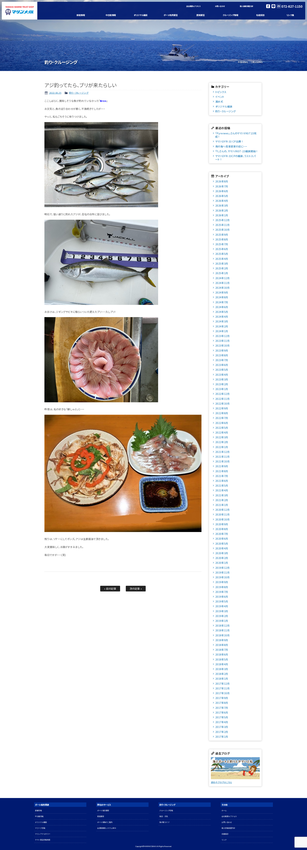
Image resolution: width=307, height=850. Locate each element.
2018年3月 (221, 669)
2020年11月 (222, 514)
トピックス (221, 92)
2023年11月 (222, 340)
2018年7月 (221, 649)
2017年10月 (222, 693)
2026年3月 (221, 205)
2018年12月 (222, 625)
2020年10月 (222, 519)
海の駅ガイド (164, 822)
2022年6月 (221, 422)
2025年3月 (221, 263)
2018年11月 (222, 630)
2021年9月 (221, 466)
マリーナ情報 (40, 828)
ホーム (224, 810)
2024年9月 (221, 292)
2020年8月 (221, 529)
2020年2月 (221, 558)
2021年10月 (222, 461)
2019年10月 (222, 577)
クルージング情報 (230, 15)
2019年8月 (221, 587)
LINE (273, 6)
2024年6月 (221, 307)
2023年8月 (221, 355)
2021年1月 (221, 504)
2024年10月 (222, 287)
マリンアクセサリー (42, 834)
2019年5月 (221, 601)
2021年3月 (221, 495)
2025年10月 (222, 229)
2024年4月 (221, 316)
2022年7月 (221, 417)
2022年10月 (222, 403)
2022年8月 (221, 413)
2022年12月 (222, 393)
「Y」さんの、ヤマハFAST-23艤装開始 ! (236, 151)
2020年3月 (221, 553)
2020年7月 (221, 533)
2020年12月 (222, 509)
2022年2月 (221, 442)
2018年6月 (221, 654)
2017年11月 (222, 688)
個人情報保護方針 (246, 6)
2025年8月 (221, 239)
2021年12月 (222, 451)
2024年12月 (222, 278)
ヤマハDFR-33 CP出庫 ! (229, 141)
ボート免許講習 (171, 15)
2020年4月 (221, 548)
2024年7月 (221, 302)
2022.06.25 (55, 92)
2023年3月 (221, 379)
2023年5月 (221, 369)
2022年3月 (221, 437)
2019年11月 (222, 572)
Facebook (268, 6)
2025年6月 (221, 249)
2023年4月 (221, 374)
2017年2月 (221, 731)
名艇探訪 (260, 15)
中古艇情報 (111, 15)
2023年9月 (221, 350)
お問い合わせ (220, 6)
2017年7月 (221, 707)
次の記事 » (136, 588)
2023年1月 (221, 389)
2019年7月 (221, 591)
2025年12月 (222, 220)
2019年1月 (221, 620)
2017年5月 (221, 717)
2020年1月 (221, 562)
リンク (224, 840)
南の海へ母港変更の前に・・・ (231, 146)
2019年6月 (221, 596)
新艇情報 (81, 15)
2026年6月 (221, 191)
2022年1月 (221, 447)
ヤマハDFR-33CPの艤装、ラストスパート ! (235, 157)
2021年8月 (221, 471)
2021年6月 (221, 480)
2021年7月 (221, 476)
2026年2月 (221, 210)
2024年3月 (221, 321)
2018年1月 (221, 678)
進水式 (219, 101)
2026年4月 (221, 200)
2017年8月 (221, 702)
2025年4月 (221, 258)
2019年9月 (221, 582)
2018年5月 (221, 659)
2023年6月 (221, 364)
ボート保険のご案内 (104, 822)
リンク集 (290, 15)
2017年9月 (221, 698)
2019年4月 (221, 606)
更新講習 (200, 15)
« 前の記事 (110, 588)
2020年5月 (221, 543)
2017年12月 (222, 683)
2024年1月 (221, 331)
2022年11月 (222, 398)
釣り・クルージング (78, 92)
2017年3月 (221, 726)
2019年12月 (222, 567)
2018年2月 (221, 673)
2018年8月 (221, 644)
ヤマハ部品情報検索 (42, 840)
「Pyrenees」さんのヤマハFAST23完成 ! (236, 134)
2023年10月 (222, 345)
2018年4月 (221, 664)
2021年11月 (222, 456)
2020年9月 (221, 524)
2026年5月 (221, 196)
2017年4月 (221, 722)
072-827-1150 (291, 6)
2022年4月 (221, 432)
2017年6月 (221, 712)
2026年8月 (221, 181)
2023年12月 (222, 336)
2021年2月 (221, 500)
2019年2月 (221, 616)
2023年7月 (221, 360)
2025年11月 (222, 224)
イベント (219, 96)
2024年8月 (221, 297)
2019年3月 (221, 611)
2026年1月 (221, 215)
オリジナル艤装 (140, 15)
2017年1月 (221, 736)
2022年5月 (221, 427)
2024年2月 (221, 326)
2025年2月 (221, 268)
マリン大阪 (19, 11)
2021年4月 (221, 490)
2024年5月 (221, 311)
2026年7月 (221, 186)
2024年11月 (222, 282)
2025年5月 (221, 253)
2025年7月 (221, 244)
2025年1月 (221, 273)
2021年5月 (221, 485)
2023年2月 (221, 384)
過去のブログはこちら (221, 782)
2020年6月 (221, 538)
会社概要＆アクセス (193, 6)
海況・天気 (163, 816)
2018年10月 (222, 635)
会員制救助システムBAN (106, 828)
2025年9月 (221, 234)
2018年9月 (221, 640)
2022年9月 (221, 408)
